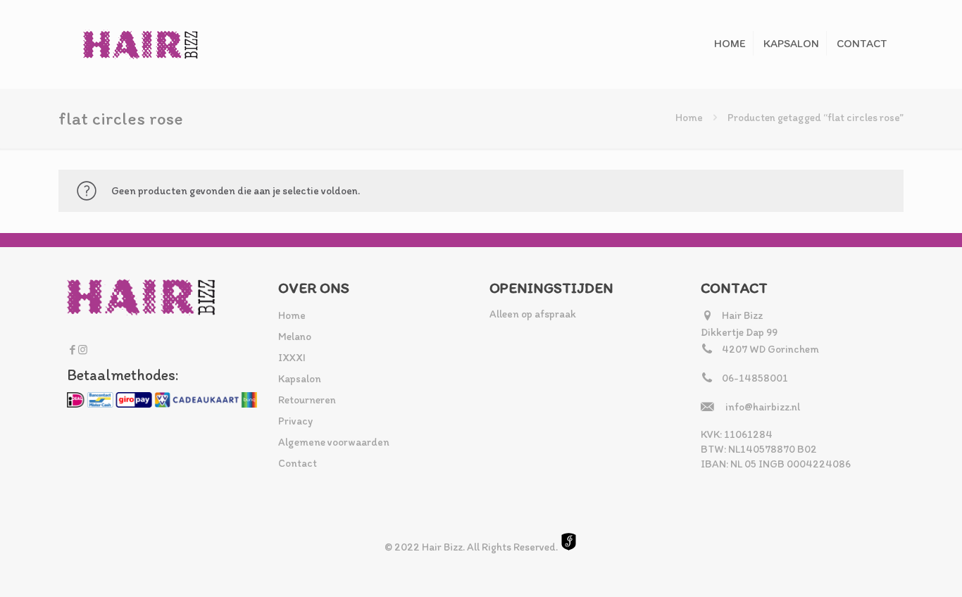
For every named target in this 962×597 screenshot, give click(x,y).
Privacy (295, 421)
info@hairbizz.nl (762, 407)
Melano (294, 336)
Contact (297, 463)
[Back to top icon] (894, 568)
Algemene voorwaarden (333, 442)
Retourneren (307, 400)
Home (689, 117)
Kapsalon (299, 378)
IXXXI (292, 357)
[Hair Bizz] (141, 44)
